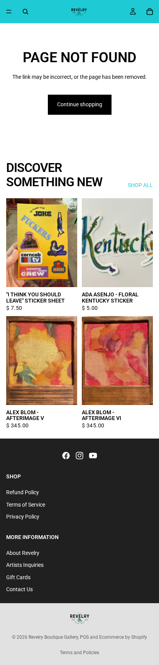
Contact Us (19, 589)
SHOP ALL (140, 185)
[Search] (25, 11)
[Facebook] (66, 455)
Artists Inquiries (25, 565)
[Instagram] (79, 455)
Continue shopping (79, 104)
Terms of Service (25, 505)
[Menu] (9, 11)
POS (84, 637)
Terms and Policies (79, 652)
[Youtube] (93, 455)
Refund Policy (22, 492)
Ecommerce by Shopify (123, 637)
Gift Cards (18, 577)
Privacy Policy (22, 517)
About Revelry (22, 552)
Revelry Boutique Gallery (53, 637)
